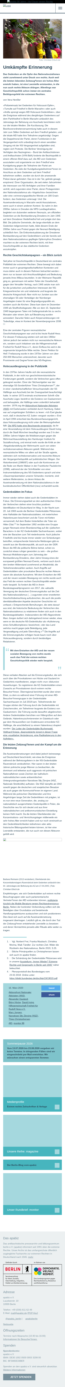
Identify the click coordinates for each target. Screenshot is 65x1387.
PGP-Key (32, 1313)
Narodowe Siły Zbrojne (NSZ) (23, 1015)
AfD (10, 1023)
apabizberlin (31, 1318)
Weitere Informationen (14, 1370)
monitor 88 (19, 1023)
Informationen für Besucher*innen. (20, 1339)
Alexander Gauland (18, 999)
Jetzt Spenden (20, 1377)
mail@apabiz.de (19, 1313)
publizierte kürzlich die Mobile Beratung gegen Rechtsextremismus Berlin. (31, 903)
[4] (43, 631)
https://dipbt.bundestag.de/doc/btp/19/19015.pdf (33, 978)
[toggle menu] (60, 8)
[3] (15, 524)
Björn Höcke (15, 1002)
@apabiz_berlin (13, 1318)
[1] (4, 324)
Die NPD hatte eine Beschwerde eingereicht (30, 425)
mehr (30, 1257)
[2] (54, 385)
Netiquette (8, 1324)
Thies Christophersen (19, 1019)
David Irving (28, 1002)
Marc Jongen (15, 1012)
